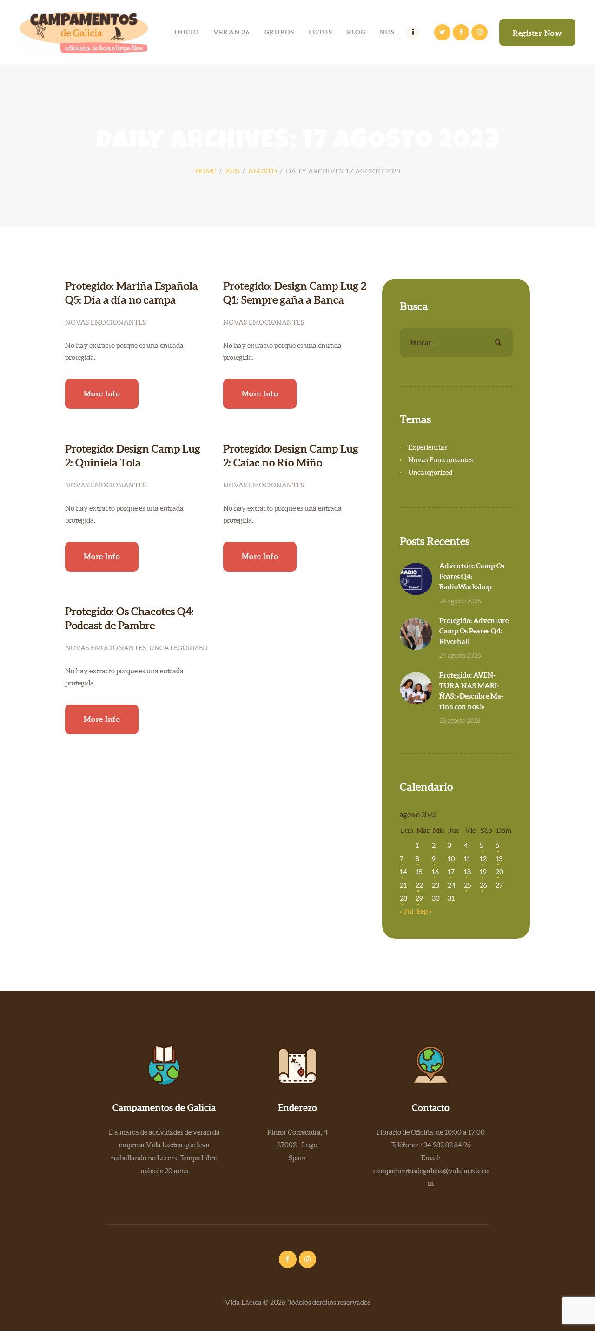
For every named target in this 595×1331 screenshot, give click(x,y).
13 (499, 859)
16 (435, 872)
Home (205, 171)
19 (483, 872)
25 (467, 885)
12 (483, 859)
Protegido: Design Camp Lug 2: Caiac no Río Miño (290, 455)
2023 (232, 171)
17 (451, 872)
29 (419, 898)
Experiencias (427, 447)
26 (483, 885)
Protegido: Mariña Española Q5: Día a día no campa (131, 293)
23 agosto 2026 (460, 720)
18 (467, 872)
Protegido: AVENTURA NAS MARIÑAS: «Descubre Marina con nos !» (471, 691)
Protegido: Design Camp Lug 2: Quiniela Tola (132, 455)
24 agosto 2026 (460, 601)
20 (499, 872)
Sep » (424, 911)
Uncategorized (178, 648)
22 (419, 885)
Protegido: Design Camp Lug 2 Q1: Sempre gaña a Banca (294, 293)
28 (403, 898)
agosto (262, 171)
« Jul (406, 911)
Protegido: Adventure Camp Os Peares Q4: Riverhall (474, 631)
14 (403, 872)
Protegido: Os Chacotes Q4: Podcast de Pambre (129, 618)
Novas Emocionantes (105, 322)
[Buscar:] (456, 342)
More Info (102, 393)
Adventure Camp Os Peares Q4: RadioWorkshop (471, 576)
